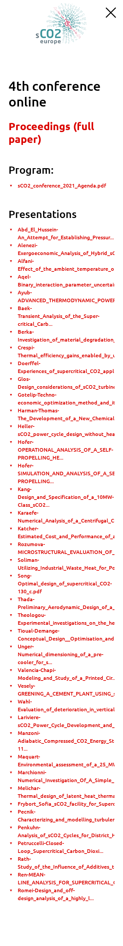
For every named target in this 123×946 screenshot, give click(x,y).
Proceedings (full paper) (51, 132)
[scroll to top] (61, 23)
